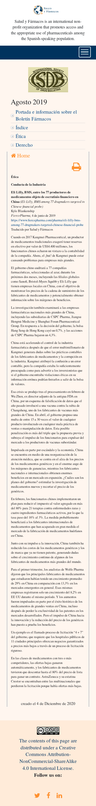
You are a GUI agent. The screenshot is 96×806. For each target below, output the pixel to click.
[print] (76, 168)
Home (23, 155)
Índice (22, 127)
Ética (21, 136)
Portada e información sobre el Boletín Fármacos (46, 115)
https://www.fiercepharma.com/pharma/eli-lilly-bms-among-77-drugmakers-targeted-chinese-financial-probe (47, 222)
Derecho (24, 145)
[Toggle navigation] (85, 52)
